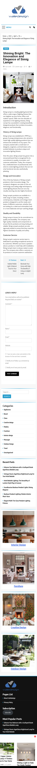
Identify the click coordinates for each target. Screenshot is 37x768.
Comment (8, 304)
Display (6, 427)
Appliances (7, 410)
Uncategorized (8, 452)
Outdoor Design (9, 444)
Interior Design (18, 544)
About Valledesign (9, 698)
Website (7, 346)
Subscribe (8, 713)
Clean (5, 418)
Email (7, 337)
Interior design (8, 435)
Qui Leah (8, 67)
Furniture (7, 431)
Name (7, 329)
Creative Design (18, 627)
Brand (6, 414)
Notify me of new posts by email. (16, 368)
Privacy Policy (8, 702)
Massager (7, 440)
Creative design (8, 422)
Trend (6, 49)
